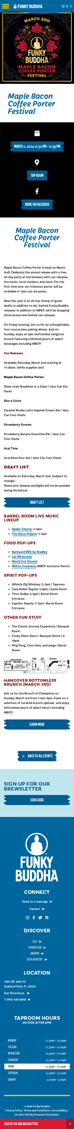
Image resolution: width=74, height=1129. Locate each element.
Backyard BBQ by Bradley (29, 552)
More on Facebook (37, 204)
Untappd (34, 953)
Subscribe (37, 799)
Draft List (37, 502)
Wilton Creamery (24, 566)
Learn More (37, 724)
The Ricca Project (24, 533)
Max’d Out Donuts (24, 561)
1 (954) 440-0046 (15, 999)
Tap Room (37, 175)
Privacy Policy (13, 1110)
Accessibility (59, 1110)
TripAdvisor (34, 947)
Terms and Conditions (37, 1110)
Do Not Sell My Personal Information (37, 1114)
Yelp (35, 941)
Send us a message (35, 901)
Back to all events (40, 755)
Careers (35, 909)
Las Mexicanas (22, 556)
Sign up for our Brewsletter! (21, 1123)
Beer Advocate (35, 959)
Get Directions (14, 993)
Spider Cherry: (22, 529)
